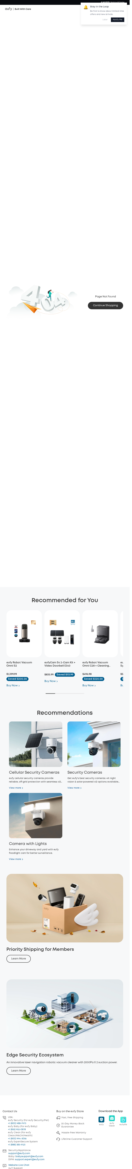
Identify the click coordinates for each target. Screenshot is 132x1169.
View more (15, 788)
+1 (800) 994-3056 (17, 1139)
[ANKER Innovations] (112, 2)
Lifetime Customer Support (76, 1139)
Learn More (18, 959)
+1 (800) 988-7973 (17, 1123)
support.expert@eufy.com (29, 1159)
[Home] (18, 9)
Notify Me (117, 20)
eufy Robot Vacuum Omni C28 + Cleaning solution (95, 665)
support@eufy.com (19, 1153)
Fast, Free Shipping (72, 1118)
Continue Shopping (105, 305)
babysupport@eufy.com (29, 1156)
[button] (101, 1121)
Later (105, 20)
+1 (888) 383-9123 (16, 1145)
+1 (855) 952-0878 (17, 1129)
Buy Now (12, 685)
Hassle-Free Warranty (73, 1133)
